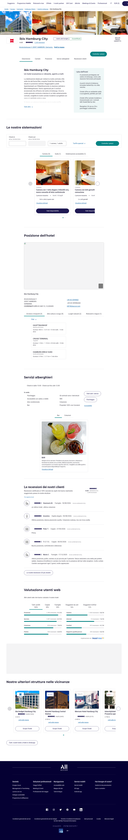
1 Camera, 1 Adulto (56, 143)
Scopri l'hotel (27, 729)
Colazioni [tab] (67, 415)
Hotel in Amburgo (43, 9)
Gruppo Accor (16, 785)
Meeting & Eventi (38, 788)
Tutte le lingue (58, 791)
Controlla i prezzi (98, 54)
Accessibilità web (59, 785)
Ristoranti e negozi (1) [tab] (94, 314)
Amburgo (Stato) (30, 9)
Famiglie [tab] (58, 606)
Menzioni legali (109, 819)
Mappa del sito (58, 788)
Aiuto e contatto (100, 788)
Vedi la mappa (59, 47)
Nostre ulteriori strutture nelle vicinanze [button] (38, 682)
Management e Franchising (20, 788)
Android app (78, 791)
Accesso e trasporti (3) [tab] (34, 314)
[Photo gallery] (64, 23)
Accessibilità (88, 405)
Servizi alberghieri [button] (38, 377)
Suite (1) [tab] (58, 154)
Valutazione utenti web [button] (42, 590)
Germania (20, 9)
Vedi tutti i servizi (92, 394)
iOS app (76, 788)
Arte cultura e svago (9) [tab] (55, 314)
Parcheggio (90, 400)
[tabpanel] (64, 189)
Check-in (14, 138)
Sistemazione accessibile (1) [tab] (76, 154)
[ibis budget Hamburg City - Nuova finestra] (27, 700)
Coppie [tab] (47, 606)
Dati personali (88, 819)
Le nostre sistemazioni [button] (24, 127)
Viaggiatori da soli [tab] (72, 606)
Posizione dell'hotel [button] (39, 235)
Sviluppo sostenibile (18, 795)
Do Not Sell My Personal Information (65, 821)
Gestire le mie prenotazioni (103, 785)
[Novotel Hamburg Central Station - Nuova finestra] (57, 700)
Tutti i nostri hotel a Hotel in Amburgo (22, 743)
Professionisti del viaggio (40, 791)
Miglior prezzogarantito (117, 39)
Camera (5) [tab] (46, 154)
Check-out (34, 138)
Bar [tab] (58, 415)
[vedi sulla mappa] (64, 265)
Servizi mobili (78, 785)
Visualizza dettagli (47, 469)
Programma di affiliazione (20, 798)
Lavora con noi (17, 791)
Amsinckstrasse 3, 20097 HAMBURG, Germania (36, 47)
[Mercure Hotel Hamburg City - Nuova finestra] (87, 700)
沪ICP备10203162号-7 (70, 826)
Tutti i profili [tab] (36, 606)
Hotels (6, 9)
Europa (12, 9)
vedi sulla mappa (23, 720)
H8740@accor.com (73, 306)
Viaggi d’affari (37, 785)
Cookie (98, 819)
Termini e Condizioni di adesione (70, 819)
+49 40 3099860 (72, 300)
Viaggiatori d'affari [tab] (89, 606)
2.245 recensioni (39, 42)
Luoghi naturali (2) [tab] (74, 314)
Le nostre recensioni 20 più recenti (38, 573)
